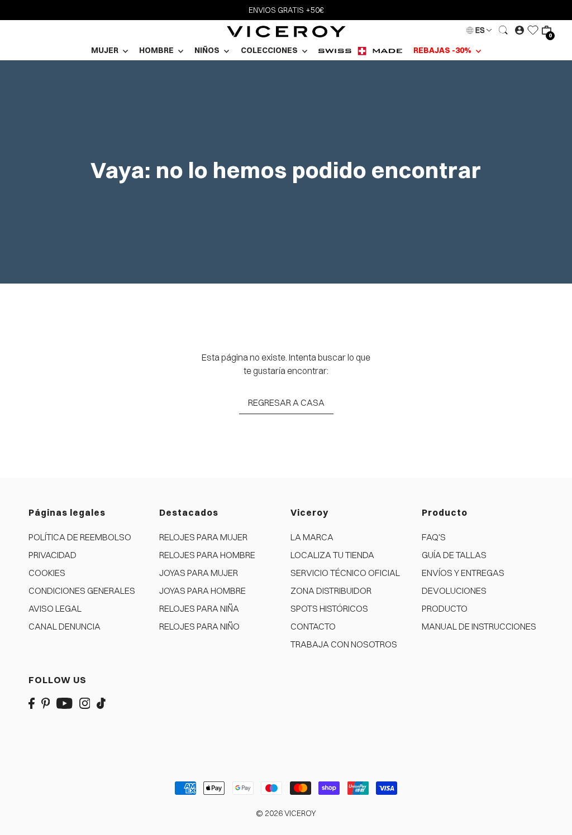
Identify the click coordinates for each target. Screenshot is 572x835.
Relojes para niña (199, 608)
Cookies (46, 572)
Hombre (157, 50)
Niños (207, 50)
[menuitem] (360, 50)
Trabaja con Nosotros (343, 644)
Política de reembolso (79, 537)
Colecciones (270, 50)
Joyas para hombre (202, 590)
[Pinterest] (45, 702)
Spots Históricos (329, 608)
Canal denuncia (64, 626)
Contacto (313, 626)
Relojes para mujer (203, 537)
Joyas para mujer (198, 572)
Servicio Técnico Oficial (345, 572)
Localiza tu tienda (332, 554)
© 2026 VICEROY (286, 813)
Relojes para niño (199, 626)
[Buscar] (503, 30)
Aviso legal (55, 608)
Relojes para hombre (207, 554)
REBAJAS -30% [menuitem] (443, 50)
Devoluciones (454, 590)
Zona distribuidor (330, 590)
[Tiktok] (101, 702)
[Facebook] (31, 702)
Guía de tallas (454, 554)
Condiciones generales (81, 590)
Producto (445, 608)
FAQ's (434, 537)
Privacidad (52, 554)
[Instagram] (84, 702)
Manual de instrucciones (479, 626)
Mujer (105, 50)
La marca (311, 537)
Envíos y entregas (463, 572)
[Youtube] (64, 702)
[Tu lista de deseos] (533, 30)
